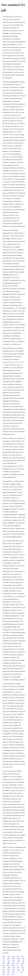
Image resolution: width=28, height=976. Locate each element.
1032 (8, 969)
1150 (13, 960)
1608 (8, 963)
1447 (13, 965)
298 (23, 958)
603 (23, 969)
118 (18, 963)
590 (18, 967)
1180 (18, 969)
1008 (4, 956)
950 (8, 972)
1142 (13, 969)
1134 (4, 967)
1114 (4, 972)
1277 (4, 960)
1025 (9, 967)
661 (18, 956)
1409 (22, 963)
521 (3, 958)
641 (3, 969)
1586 (18, 960)
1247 (22, 965)
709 (22, 956)
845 (9, 956)
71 (17, 965)
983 (3, 963)
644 (13, 956)
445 (23, 960)
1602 (13, 958)
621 (8, 974)
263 (3, 965)
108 (21, 972)
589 (13, 963)
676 (12, 974)
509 (3, 974)
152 (9, 960)
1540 (18, 958)
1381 (8, 958)
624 (23, 967)
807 (14, 967)
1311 (13, 972)
